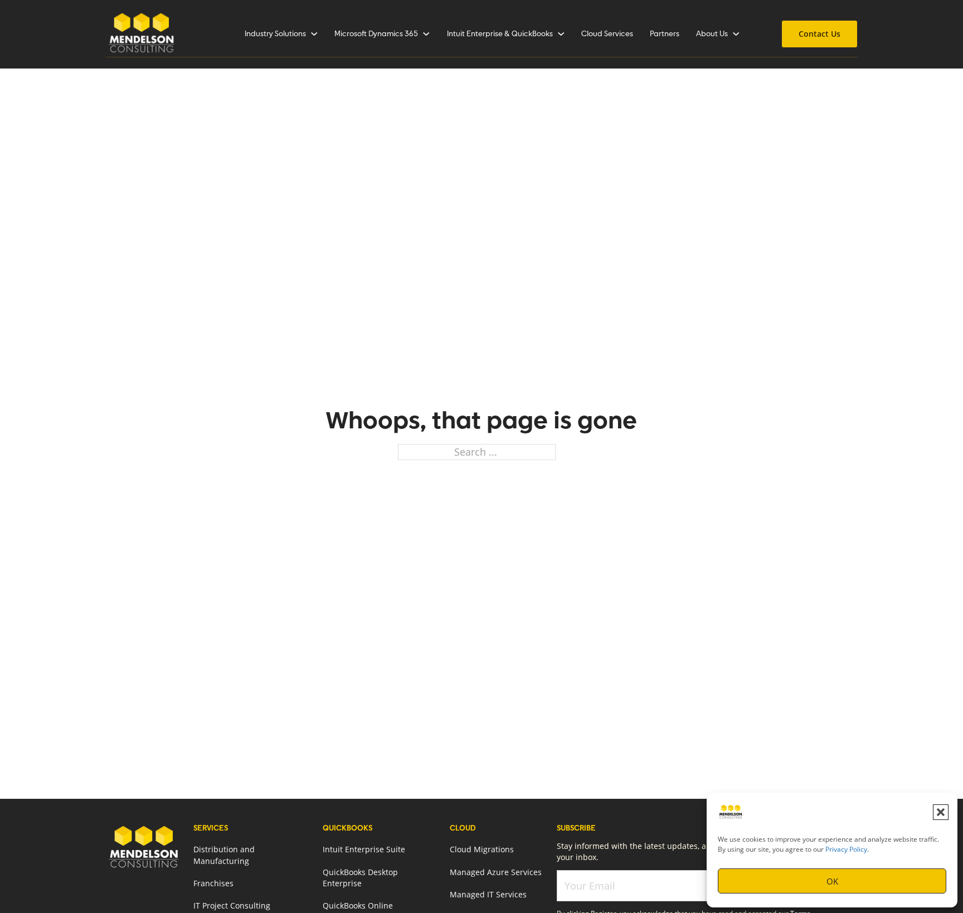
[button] (940, 812)
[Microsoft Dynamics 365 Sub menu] (426, 34)
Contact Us (819, 33)
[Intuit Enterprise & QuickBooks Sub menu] (561, 34)
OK (832, 881)
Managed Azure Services (496, 872)
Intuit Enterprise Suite (364, 849)
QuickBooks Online (358, 906)
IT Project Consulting (231, 906)
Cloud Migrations (482, 849)
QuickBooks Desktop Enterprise (360, 877)
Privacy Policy (846, 849)
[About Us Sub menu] (736, 34)
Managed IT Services (488, 895)
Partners (664, 34)
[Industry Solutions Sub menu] (314, 34)
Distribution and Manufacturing (224, 855)
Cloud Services (607, 34)
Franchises (213, 883)
